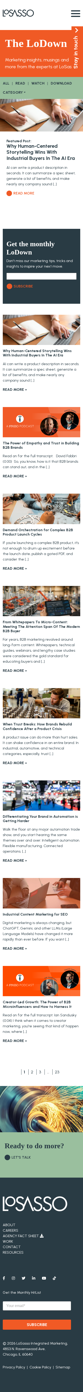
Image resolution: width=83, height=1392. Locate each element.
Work (8, 1241)
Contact (12, 1247)
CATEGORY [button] (13, 92)
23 (57, 1072)
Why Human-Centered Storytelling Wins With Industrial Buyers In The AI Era (40, 152)
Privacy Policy (14, 1367)
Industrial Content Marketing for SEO (35, 914)
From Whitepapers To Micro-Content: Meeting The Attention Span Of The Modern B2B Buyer (41, 626)
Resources (13, 1252)
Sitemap (63, 1367)
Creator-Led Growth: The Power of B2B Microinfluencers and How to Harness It (37, 1004)
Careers (10, 1230)
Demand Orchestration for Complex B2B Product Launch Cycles (38, 532)
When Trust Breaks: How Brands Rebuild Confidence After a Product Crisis (37, 726)
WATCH (37, 83)
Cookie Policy (40, 1367)
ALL (6, 83)
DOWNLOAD (61, 83)
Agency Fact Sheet (21, 1236)
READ (20, 83)
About (9, 1225)
